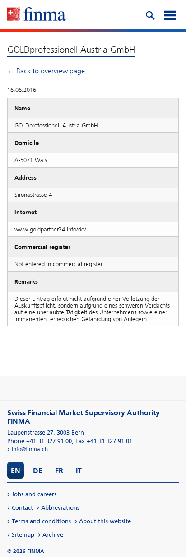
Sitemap (23, 534)
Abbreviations (60, 507)
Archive (52, 534)
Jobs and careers (34, 494)
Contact (22, 507)
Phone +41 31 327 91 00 (39, 441)
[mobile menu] (170, 14)
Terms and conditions (41, 521)
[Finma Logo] (36, 15)
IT (79, 470)
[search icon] (150, 14)
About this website (105, 521)
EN (15, 470)
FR (59, 470)
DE (37, 470)
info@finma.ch (30, 449)
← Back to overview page (46, 71)
